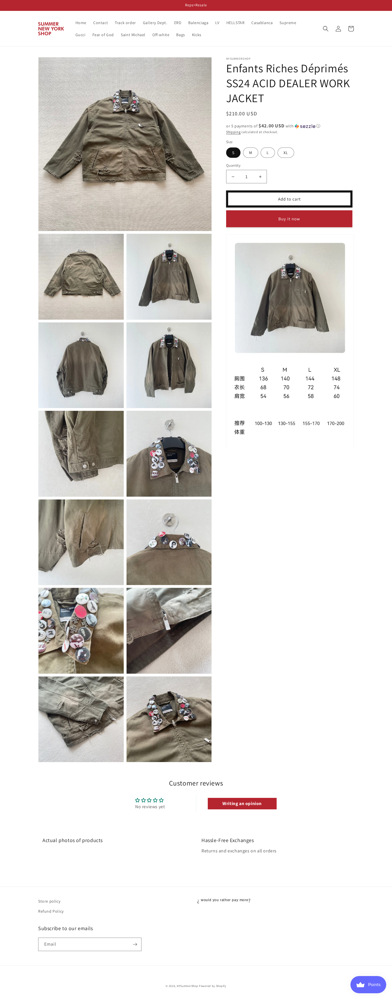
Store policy (49, 901)
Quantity (233, 165)
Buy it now (289, 218)
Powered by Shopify (212, 986)
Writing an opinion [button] (242, 803)
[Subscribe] (135, 944)
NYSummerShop (187, 986)
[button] (325, 28)
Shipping (233, 132)
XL (286, 152)
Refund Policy (51, 911)
